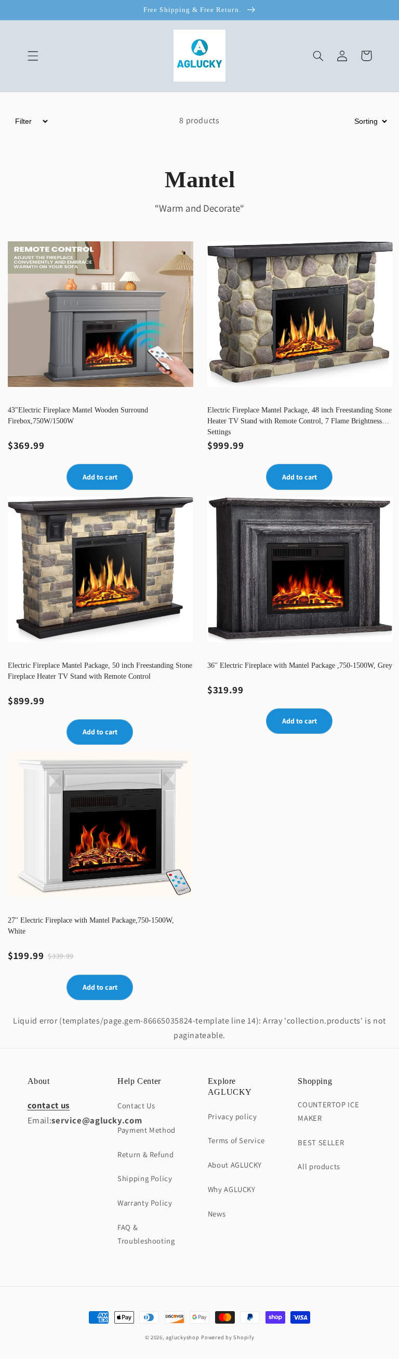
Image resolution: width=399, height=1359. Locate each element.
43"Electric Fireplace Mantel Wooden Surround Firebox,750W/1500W (78, 415)
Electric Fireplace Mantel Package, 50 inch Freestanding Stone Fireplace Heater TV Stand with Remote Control (100, 671)
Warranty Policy (144, 1203)
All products (319, 1166)
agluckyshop (182, 1337)
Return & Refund (145, 1154)
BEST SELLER (321, 1142)
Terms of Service (236, 1140)
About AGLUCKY (235, 1165)
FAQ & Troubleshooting (146, 1234)
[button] (33, 56)
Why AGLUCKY (232, 1189)
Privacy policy (232, 1116)
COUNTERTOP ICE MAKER (328, 1111)
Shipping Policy (144, 1178)
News (217, 1214)
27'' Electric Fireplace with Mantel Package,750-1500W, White (91, 925)
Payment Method (146, 1130)
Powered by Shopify (227, 1337)
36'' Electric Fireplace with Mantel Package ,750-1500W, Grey (299, 665)
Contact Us (136, 1105)
